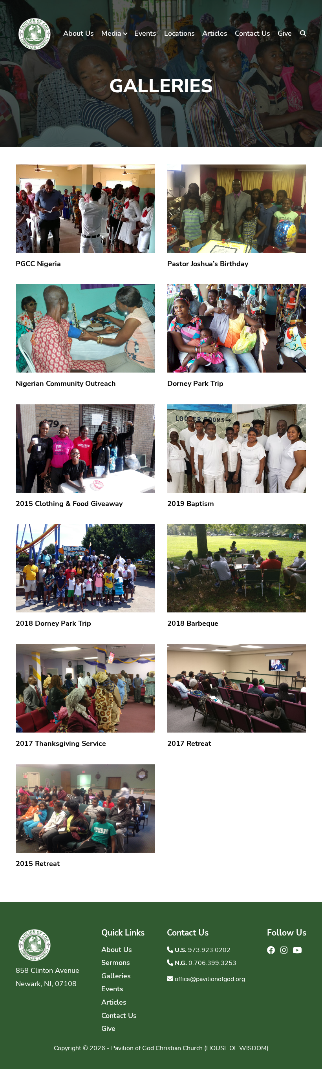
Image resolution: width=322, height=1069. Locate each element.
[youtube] (297, 950)
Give (285, 33)
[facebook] (272, 950)
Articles (214, 33)
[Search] (303, 33)
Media (111, 33)
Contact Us (252, 33)
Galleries (116, 976)
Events (145, 33)
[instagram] (284, 950)
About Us (78, 33)
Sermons (115, 962)
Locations (179, 33)
